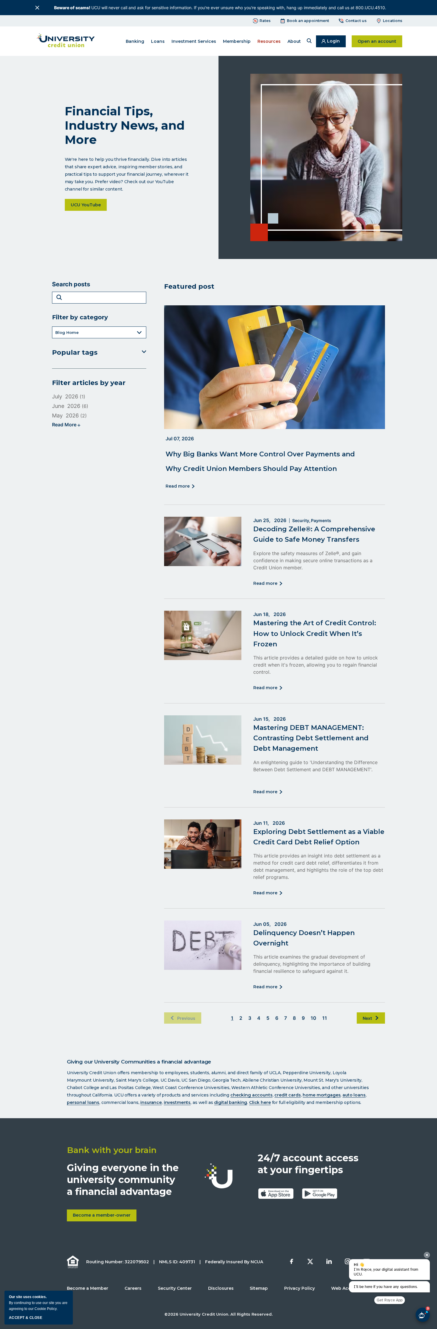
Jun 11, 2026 (269, 823)
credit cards (287, 1095)
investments (177, 1102)
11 (324, 1018)
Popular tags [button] (75, 352)
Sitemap (259, 1288)
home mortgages (321, 1095)
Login (336, 42)
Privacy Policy (299, 1288)
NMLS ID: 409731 (177, 1261)
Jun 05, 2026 (270, 924)
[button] (309, 41)
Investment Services (194, 41)
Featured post (189, 286)
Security (300, 520)
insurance (151, 1102)
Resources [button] (269, 41)
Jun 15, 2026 (269, 719)
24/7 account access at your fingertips (308, 1164)
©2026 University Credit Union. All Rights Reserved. (218, 1314)
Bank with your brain (112, 1150)
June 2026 (66, 406)
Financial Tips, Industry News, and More (125, 125)
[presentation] (427, 1255)
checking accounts (251, 1095)
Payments (321, 520)
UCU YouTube (89, 205)
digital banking (230, 1102)
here (266, 1102)
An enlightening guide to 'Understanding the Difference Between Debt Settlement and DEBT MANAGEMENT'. (315, 765)
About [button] (294, 41)
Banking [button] (135, 41)
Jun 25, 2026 (269, 520)
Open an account (380, 41)
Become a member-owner (104, 1216)
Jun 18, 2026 (269, 614)
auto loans (354, 1095)
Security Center (175, 1288)
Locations (392, 20)
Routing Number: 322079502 (117, 1261)
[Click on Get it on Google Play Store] (319, 1193)
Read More (178, 486)
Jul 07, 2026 (180, 439)
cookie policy (45, 1309)
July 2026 (65, 396)
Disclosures (221, 1288)
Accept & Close (25, 1318)
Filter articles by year (88, 383)
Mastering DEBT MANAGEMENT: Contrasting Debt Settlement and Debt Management (311, 738)
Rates (265, 20)
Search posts (71, 284)
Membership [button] (237, 41)
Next (367, 1018)
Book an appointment (308, 20)
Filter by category (80, 317)
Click (255, 1102)
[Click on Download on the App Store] (276, 1193)
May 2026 (65, 415)
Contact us (356, 20)
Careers (133, 1288)
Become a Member (87, 1288)
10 (313, 1018)
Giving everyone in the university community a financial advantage (123, 1179)
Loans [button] (158, 41)
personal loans (83, 1102)
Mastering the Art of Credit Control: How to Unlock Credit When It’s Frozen (314, 633)
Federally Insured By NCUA (234, 1261)
